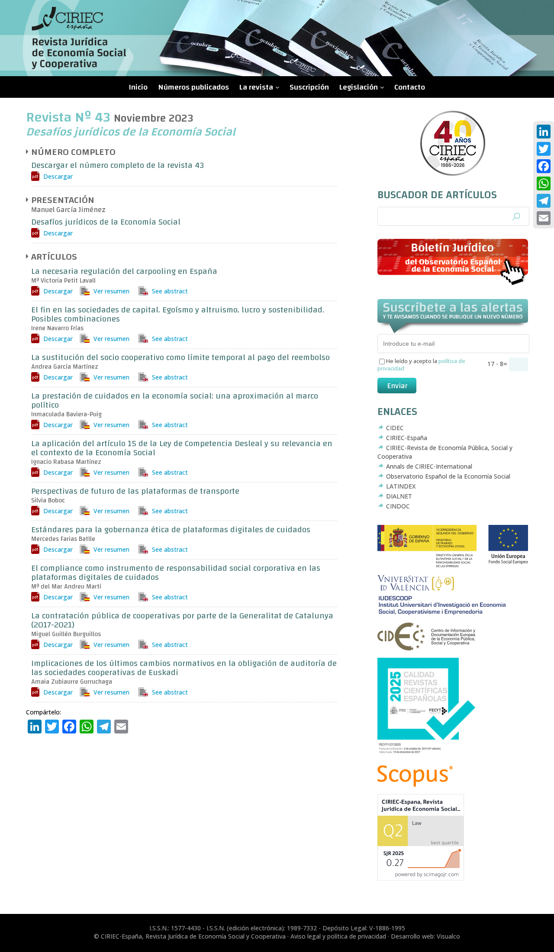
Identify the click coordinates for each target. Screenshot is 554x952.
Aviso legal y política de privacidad (338, 936)
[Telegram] (543, 200)
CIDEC (395, 428)
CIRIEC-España (406, 438)
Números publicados (193, 87)
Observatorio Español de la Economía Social (448, 476)
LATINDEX (401, 486)
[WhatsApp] (543, 183)
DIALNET (399, 496)
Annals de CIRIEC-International (429, 466)
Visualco (448, 936)
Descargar (58, 176)
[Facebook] (543, 166)
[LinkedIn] (543, 131)
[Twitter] (543, 149)
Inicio (138, 87)
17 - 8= (498, 364)
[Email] (543, 218)
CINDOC (398, 506)
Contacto (409, 87)
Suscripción (309, 87)
